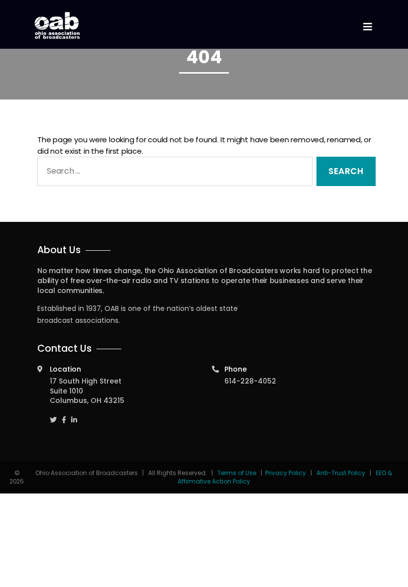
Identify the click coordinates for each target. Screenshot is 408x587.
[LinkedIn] (74, 415)
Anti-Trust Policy (340, 473)
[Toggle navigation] (367, 27)
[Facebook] (64, 415)
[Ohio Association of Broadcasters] (57, 25)
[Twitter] (53, 415)
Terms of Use (237, 473)
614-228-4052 (250, 381)
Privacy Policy (285, 473)
